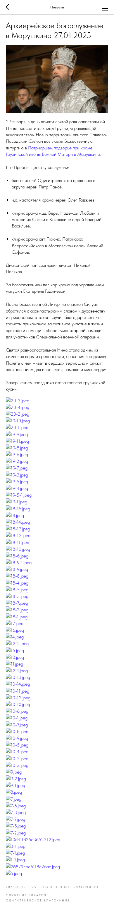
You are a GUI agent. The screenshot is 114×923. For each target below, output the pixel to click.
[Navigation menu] (105, 10)
